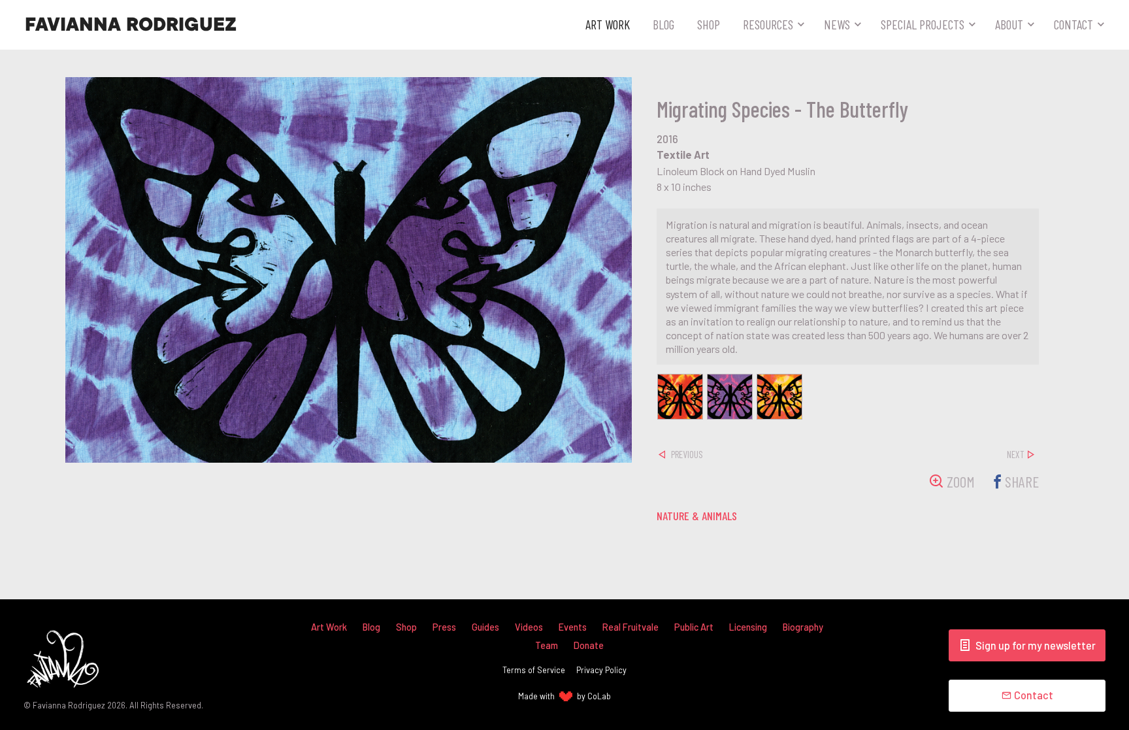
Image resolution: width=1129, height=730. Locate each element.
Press (444, 627)
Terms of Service (533, 670)
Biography (803, 627)
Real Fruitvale (630, 627)
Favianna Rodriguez (131, 24)
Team (546, 645)
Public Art (693, 627)
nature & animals (697, 515)
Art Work (607, 24)
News (837, 24)
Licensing (748, 627)
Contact (1073, 24)
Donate (589, 645)
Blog (663, 24)
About (1009, 24)
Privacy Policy (601, 670)
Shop (708, 24)
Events (573, 627)
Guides (485, 627)
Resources (768, 24)
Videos (529, 627)
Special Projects (922, 24)
